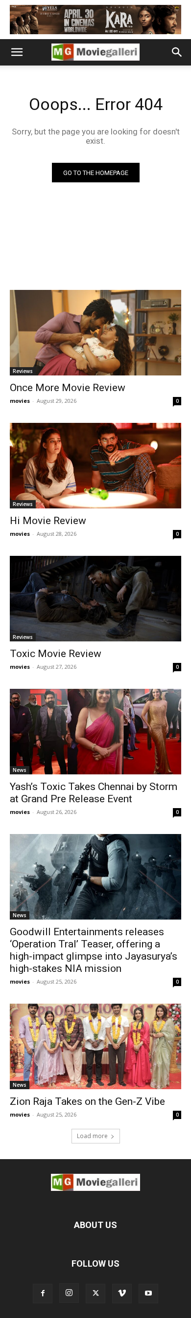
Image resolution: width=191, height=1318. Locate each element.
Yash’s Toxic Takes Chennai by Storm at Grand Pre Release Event (93, 793)
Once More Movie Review (67, 388)
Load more (92, 1136)
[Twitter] (95, 1293)
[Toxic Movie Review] (95, 598)
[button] (16, 52)
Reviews (23, 371)
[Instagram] (69, 1293)
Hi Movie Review (48, 521)
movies (20, 400)
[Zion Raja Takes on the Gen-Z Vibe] (95, 1046)
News (19, 770)
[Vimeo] (122, 1293)
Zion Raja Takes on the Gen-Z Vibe (87, 1101)
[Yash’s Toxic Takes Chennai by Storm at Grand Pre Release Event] (95, 731)
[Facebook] (42, 1293)
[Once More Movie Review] (95, 332)
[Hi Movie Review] (95, 465)
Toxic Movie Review (55, 653)
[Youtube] (148, 1293)
